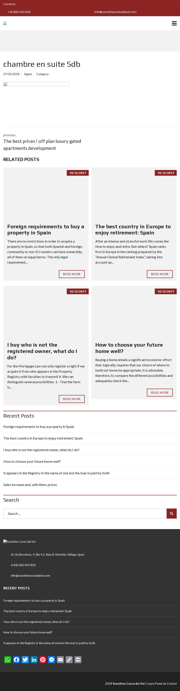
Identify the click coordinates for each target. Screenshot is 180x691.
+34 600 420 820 (19, 12)
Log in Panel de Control (162, 683)
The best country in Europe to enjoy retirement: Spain (133, 229)
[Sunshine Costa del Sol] (3, 23)
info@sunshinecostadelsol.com (115, 12)
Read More (72, 274)
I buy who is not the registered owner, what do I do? (42, 351)
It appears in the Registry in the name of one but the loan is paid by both (56, 473)
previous (42, 142)
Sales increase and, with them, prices (30, 484)
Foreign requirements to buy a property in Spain (45, 229)
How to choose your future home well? (32, 461)
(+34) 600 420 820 (23, 565)
